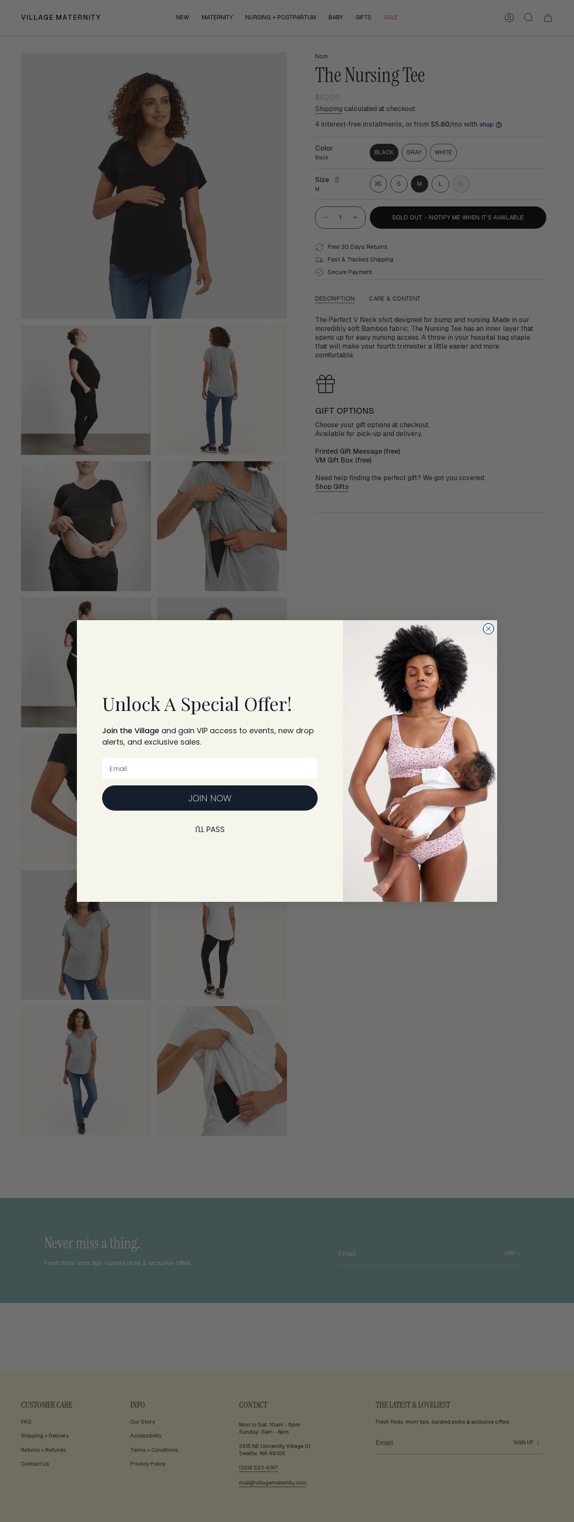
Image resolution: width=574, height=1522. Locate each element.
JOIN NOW (210, 798)
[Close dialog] (488, 629)
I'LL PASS (210, 829)
